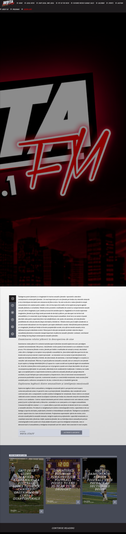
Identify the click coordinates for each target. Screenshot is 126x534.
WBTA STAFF (27, 452)
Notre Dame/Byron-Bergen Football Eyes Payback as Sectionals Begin (100, 499)
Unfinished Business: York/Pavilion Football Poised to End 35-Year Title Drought (63, 499)
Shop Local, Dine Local (46, 3)
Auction (120, 3)
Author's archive (71, 451)
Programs (16, 9)
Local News (30, 3)
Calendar (101, 3)
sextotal (41, 424)
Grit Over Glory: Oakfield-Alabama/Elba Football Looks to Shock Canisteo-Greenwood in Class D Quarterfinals (26, 503)
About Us (5, 9)
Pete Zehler (13, 529)
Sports (110, 3)
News (11, 479)
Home (20, 3)
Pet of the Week (63, 3)
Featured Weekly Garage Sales (83, 3)
